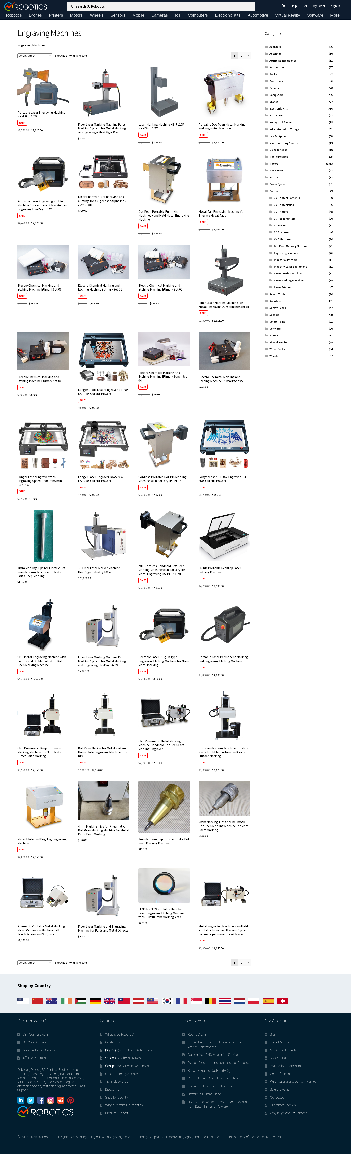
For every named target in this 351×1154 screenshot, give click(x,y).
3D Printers (281, 212)
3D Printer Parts (284, 205)
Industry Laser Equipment (290, 266)
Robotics (14, 15)
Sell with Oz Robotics (128, 1066)
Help (294, 6)
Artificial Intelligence (282, 60)
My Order (319, 6)
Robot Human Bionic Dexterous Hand (213, 1078)
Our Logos (277, 1097)
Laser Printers (283, 287)
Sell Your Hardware (35, 1034)
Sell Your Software (35, 1042)
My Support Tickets (283, 1050)
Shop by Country (117, 1097)
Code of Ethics (280, 1074)
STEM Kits (275, 335)
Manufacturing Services (284, 143)
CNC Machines (283, 239)
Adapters (275, 47)
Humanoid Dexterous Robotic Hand (212, 1086)
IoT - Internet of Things (284, 129)
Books (273, 74)
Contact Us (113, 1042)
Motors (76, 15)
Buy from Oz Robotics (128, 1050)
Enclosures (276, 115)
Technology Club (116, 1082)
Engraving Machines (286, 253)
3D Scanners (282, 232)
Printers (56, 15)
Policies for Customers (285, 1066)
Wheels (96, 15)
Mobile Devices (278, 156)
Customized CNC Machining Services (213, 1055)
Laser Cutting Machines (289, 273)
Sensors (117, 15)
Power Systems (279, 184)
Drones (35, 15)
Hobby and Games (280, 122)
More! (335, 15)
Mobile (138, 15)
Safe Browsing (280, 1089)
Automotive (258, 15)
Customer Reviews (283, 1105)
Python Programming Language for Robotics (219, 1063)
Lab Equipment (278, 136)
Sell (305, 6)
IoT (178, 15)
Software (315, 15)
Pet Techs (275, 177)
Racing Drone (197, 1034)
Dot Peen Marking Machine (290, 246)
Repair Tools (277, 294)
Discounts (112, 1089)
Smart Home (277, 321)
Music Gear (276, 170)
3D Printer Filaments (287, 198)
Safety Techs (277, 308)
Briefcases (276, 81)
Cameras (159, 15)
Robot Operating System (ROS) (209, 1071)
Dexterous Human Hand (204, 1094)
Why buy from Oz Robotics (124, 1105)
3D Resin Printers (285, 218)
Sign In (335, 6)
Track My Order (280, 1042)
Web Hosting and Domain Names (293, 1082)
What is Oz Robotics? (119, 1034)
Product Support (116, 1113)
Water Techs (277, 349)
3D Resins (280, 225)
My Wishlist (278, 1058)
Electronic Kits (227, 15)
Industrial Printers (285, 260)
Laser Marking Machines (289, 280)
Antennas (275, 53)
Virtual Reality (287, 15)
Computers (198, 15)
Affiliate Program (34, 1058)
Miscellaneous (278, 150)
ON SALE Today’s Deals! (121, 1074)
